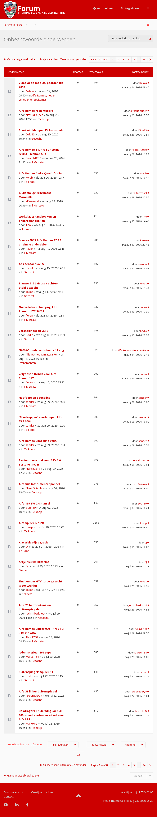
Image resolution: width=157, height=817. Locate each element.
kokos (29, 292)
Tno (28, 225)
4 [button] (128, 59)
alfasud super (34, 115)
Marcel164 (32, 656)
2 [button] (118, 59)
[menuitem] (103, 8)
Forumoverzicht (13, 24)
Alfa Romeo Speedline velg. (38, 441)
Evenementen (27, 363)
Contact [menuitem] (9, 796)
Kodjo (29, 335)
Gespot (23, 570)
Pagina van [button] (99, 59)
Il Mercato (37, 162)
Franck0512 (33, 468)
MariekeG (32, 723)
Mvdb (29, 177)
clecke (29, 676)
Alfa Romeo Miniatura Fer (42, 354)
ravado (30, 268)
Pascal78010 (33, 158)
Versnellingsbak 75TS (33, 331)
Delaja (30, 91)
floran (29, 315)
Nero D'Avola (34, 488)
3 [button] (123, 59)
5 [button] (134, 59)
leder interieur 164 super (36, 652)
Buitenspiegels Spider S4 (36, 672)
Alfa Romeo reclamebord (36, 111)
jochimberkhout (35, 613)
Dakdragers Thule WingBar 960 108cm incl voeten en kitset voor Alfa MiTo (41, 715)
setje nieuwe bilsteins (34, 562)
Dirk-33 (30, 134)
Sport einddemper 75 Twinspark (41, 130)
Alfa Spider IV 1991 (31, 523)
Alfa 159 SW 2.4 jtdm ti (34, 503)
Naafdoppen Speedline (34, 397)
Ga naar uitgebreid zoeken (21, 59)
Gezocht (36, 138)
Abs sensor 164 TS (31, 264)
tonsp (29, 527)
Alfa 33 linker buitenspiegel (38, 691)
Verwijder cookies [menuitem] (42, 792)
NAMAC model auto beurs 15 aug (41, 350)
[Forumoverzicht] (34, 9)
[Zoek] (149, 38)
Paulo (29, 248)
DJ (27, 546)
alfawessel (32, 201)
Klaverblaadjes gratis (33, 542)
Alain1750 (32, 637)
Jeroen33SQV (34, 695)
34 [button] (144, 59)
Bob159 (31, 507)
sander (30, 402)
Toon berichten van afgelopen (38, 744)
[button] (150, 59)
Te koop (43, 119)
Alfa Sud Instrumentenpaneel (39, 484)
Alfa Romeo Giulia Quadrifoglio (40, 173)
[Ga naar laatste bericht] (148, 83)
